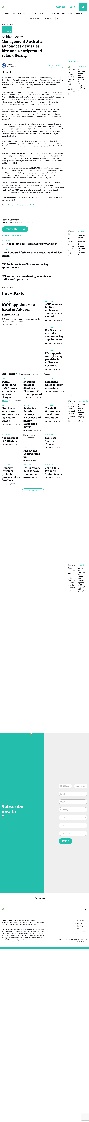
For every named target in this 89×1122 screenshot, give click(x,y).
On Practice (23, 14)
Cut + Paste (7, 31)
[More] (10, 71)
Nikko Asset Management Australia (23, 205)
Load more (33, 491)
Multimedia (35, 18)
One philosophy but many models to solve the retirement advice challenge (81, 79)
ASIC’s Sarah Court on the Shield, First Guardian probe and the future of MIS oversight (81, 580)
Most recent (25, 374)
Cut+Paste (10, 64)
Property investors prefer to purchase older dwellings (11, 474)
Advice (53, 14)
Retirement (82, 67)
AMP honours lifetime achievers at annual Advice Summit (32, 254)
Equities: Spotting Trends (50, 441)
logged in (16, 222)
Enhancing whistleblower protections (54, 385)
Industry (8, 14)
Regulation (40, 14)
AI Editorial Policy (82, 940)
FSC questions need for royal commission (31, 471)
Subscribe (60, 7)
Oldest (37, 374)
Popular (46, 374)
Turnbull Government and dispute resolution (52, 413)
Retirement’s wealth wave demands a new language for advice (81, 412)
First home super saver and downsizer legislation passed (10, 414)
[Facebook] (3, 71)
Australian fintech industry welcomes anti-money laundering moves (32, 418)
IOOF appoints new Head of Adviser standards (29, 244)
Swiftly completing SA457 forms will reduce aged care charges (9, 389)
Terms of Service (68, 939)
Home (3, 24)
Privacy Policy (56, 939)
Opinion (79, 14)
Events (48, 18)
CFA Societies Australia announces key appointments (25, 266)
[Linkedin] (6, 71)
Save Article (56, 65)
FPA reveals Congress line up (31, 454)
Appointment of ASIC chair (10, 439)
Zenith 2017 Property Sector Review (53, 471)
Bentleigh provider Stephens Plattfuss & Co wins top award (32, 388)
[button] (83, 7)
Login (72, 7)
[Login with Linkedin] (15, 229)
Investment (67, 14)
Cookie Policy (79, 939)
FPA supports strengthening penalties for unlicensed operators (27, 278)
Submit (65, 841)
